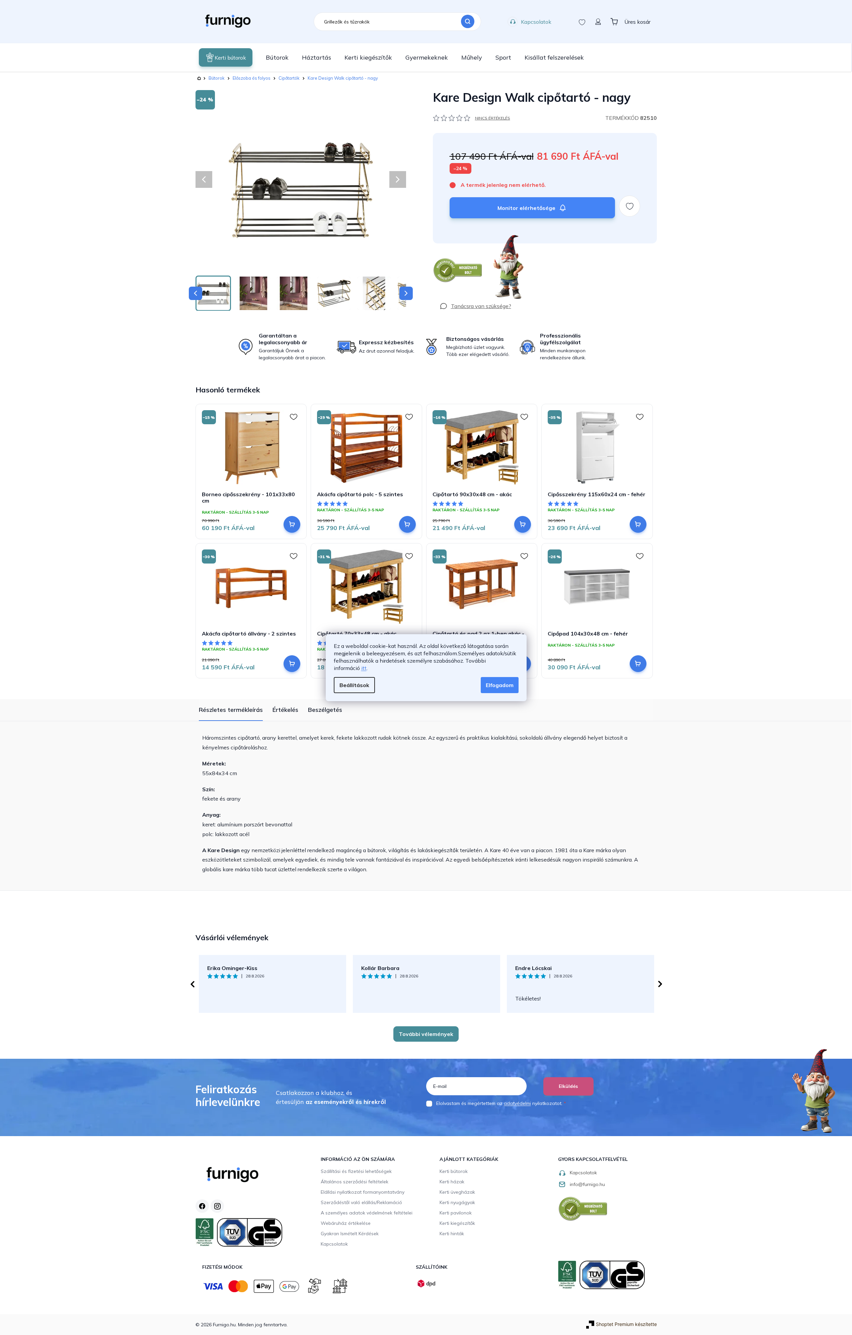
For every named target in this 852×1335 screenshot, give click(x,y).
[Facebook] (202, 1206)
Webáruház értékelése (346, 1223)
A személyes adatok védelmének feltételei (366, 1213)
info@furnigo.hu (587, 1184)
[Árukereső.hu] (458, 270)
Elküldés (568, 1086)
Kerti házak (452, 1182)
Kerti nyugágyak (457, 1202)
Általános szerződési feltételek (354, 1182)
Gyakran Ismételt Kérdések (350, 1234)
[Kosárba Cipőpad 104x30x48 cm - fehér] (638, 663)
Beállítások (354, 685)
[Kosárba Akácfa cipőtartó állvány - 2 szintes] (292, 663)
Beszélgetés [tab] (325, 710)
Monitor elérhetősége (526, 208)
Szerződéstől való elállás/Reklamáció (361, 1202)
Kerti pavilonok (456, 1213)
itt (364, 668)
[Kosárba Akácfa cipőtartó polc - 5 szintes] (407, 524)
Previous (192, 984)
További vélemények (426, 1034)
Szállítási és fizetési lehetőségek (356, 1171)
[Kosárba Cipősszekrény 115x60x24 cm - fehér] (638, 524)
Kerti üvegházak (457, 1192)
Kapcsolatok (536, 21)
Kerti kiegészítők (457, 1223)
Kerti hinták (452, 1234)
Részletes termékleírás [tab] (231, 710)
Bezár (445, 247)
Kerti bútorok (454, 1171)
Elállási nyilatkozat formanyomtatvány (362, 1192)
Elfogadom (500, 685)
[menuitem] (225, 57)
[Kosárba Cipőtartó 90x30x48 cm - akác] (522, 524)
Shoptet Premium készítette (626, 1324)
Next (660, 984)
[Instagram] (217, 1206)
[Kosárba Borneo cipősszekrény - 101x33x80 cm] (292, 524)
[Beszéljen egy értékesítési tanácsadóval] (475, 306)
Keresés (467, 21)
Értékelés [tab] (285, 710)
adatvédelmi (517, 1103)
